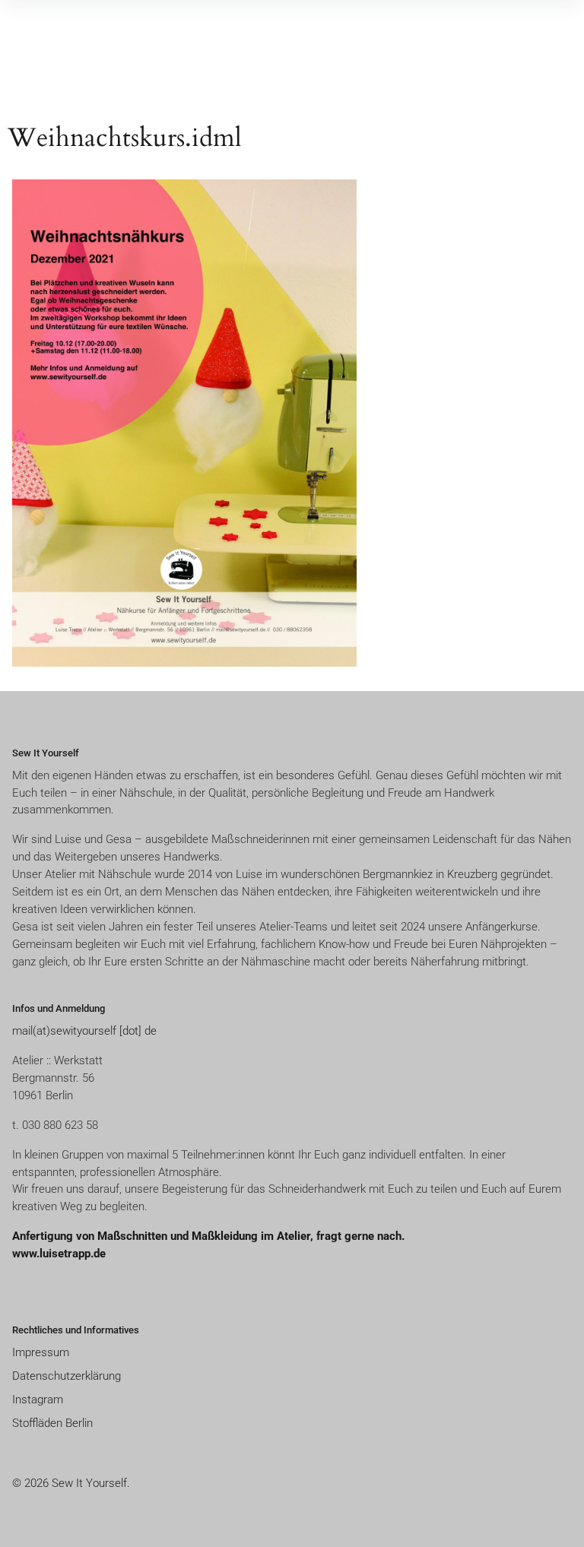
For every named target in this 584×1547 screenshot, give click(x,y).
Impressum (40, 1352)
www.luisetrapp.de (59, 1253)
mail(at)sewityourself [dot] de (84, 1031)
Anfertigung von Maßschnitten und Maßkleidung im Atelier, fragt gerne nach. (210, 1236)
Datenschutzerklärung (66, 1376)
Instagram (37, 1399)
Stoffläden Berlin (52, 1423)
